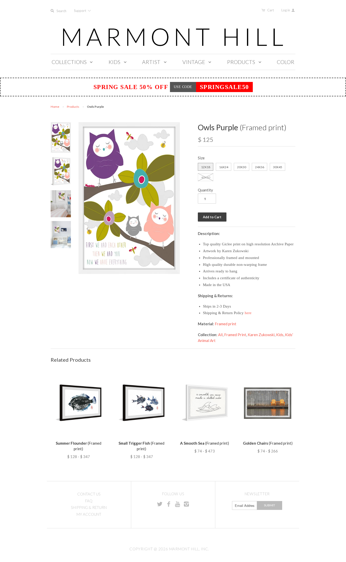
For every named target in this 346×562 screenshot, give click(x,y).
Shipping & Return (89, 507)
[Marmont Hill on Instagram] (186, 503)
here (248, 313)
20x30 (241, 167)
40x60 (205, 177)
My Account (88, 514)
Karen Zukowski (261, 334)
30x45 (277, 167)
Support (80, 11)
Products (73, 107)
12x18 (205, 167)
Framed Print (235, 334)
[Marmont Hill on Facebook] (169, 503)
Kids (279, 334)
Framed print (225, 323)
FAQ (88, 501)
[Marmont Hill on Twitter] (160, 503)
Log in (286, 10)
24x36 (259, 167)
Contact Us (89, 494)
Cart (270, 10)
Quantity (205, 190)
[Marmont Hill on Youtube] (178, 503)
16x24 (223, 167)
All (220, 334)
